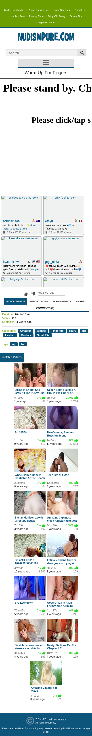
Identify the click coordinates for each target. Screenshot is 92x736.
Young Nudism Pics (38, 10)
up (13, 344)
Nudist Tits (80, 10)
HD (84, 330)
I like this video (25, 294)
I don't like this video (33, 294)
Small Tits (43, 335)
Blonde (41, 330)
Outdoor (26, 335)
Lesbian (10, 335)
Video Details (15, 301)
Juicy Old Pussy (57, 16)
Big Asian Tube (46, 22)
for (23, 344)
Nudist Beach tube (14, 10)
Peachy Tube (36, 16)
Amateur (25, 330)
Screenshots (62, 301)
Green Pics (76, 16)
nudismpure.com (57, 719)
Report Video (38, 301)
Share (80, 301)
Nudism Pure (18, 16)
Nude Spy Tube (62, 10)
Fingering (57, 330)
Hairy (72, 330)
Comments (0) (45, 308)
